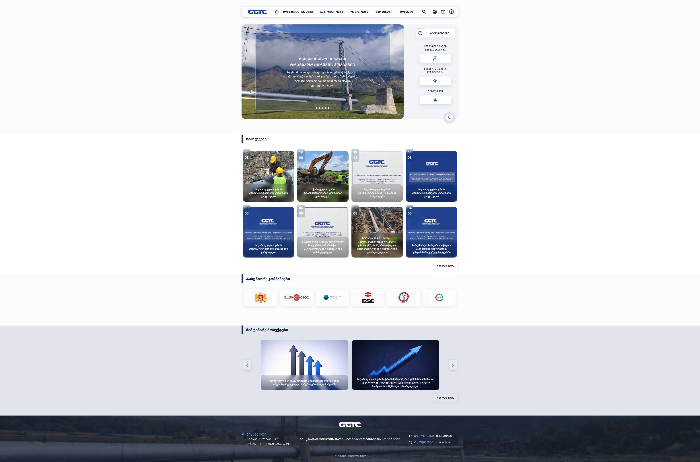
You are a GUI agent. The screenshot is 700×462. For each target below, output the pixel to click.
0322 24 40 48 (443, 442)
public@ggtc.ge (444, 435)
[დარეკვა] (449, 117)
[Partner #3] (332, 297)
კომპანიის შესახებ (298, 11)
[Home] (276, 11)
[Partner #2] (296, 297)
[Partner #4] (367, 297)
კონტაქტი (408, 11)
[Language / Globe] (434, 11)
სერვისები (384, 11)
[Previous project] (247, 365)
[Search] (424, 11)
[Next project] (453, 365)
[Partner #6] (439, 297)
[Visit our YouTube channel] (443, 11)
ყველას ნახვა (445, 265)
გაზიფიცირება (331, 11)
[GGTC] (350, 424)
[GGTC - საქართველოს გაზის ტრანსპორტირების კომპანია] (257, 12)
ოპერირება (359, 11)
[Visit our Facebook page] (451, 11)
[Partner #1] (260, 297)
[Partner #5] (403, 297)
